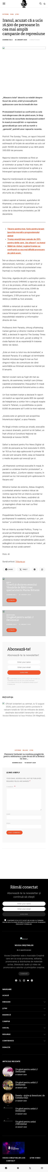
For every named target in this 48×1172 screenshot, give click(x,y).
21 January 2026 (25, 624)
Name (8, 814)
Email (8, 823)
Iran (12, 14)
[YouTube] (28, 980)
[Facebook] (16, 980)
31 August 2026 (21, 1074)
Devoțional (10, 615)
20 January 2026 (21, 39)
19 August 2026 (30, 762)
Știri (17, 14)
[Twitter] (20, 980)
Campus (6, 1021)
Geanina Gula (7, 39)
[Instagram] (24, 980)
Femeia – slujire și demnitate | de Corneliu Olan (30, 1096)
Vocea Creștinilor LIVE (13, 1158)
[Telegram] (32, 980)
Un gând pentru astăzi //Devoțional (25, 1122)
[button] (45, 4)
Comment (10, 786)
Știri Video (35, 1158)
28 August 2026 (21, 1087)
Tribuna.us (20, 561)
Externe (5, 14)
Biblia (8, 582)
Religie (25, 750)
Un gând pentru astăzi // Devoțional (26, 1070)
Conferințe (8, 1041)
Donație (6, 1047)
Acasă (5, 995)
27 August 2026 (21, 1101)
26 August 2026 (21, 1127)
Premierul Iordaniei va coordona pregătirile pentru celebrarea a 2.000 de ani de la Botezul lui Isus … (24, 756)
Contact (10, 1161)
